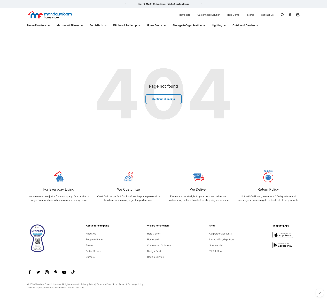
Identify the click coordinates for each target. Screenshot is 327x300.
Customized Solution (208, 14)
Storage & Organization (187, 25)
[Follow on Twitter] (38, 272)
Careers (90, 256)
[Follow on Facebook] (29, 272)
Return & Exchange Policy (131, 284)
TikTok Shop (216, 251)
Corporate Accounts (220, 233)
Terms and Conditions (107, 284)
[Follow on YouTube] (64, 272)
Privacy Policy (88, 284)
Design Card (154, 251)
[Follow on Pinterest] (55, 272)
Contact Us (267, 14)
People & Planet (94, 239)
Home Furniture (36, 25)
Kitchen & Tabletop (125, 25)
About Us (91, 233)
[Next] (201, 4)
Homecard (185, 14)
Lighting (217, 25)
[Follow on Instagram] (47, 272)
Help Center (233, 14)
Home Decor (154, 25)
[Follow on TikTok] (73, 272)
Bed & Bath (96, 25)
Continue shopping (163, 99)
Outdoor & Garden (243, 25)
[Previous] (125, 4)
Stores (250, 14)
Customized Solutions (159, 245)
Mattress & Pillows (68, 25)
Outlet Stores (93, 251)
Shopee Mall (216, 245)
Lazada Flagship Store (221, 239)
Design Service (155, 256)
